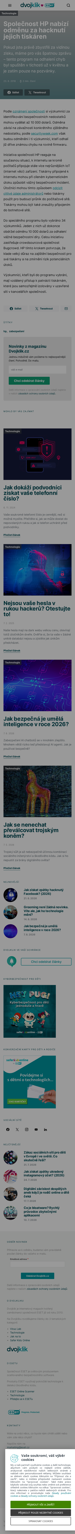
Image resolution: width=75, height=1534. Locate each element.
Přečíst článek (11, 534)
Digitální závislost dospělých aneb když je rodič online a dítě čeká (46, 1192)
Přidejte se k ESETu (21, 1398)
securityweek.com (44, 133)
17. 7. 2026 (30, 1200)
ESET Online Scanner (22, 1391)
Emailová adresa (18, 1259)
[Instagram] (27, 1129)
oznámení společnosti (29, 111)
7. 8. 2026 (29, 934)
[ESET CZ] (24, 1412)
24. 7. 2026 (30, 1179)
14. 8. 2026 (30, 919)
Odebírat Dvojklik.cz (37, 1275)
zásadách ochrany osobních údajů (36, 393)
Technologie (9, 13)
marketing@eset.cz (18, 1447)
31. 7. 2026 (30, 1164)
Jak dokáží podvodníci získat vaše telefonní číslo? (32, 493)
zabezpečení (16, 331)
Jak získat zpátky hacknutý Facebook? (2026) (44, 892)
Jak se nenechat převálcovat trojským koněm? (30, 830)
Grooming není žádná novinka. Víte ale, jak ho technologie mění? (46, 910)
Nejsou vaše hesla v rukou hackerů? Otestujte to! (36, 609)
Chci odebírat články (29, 381)
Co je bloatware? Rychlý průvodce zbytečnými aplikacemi (42, 1211)
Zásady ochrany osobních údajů (35, 1495)
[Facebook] (8, 1129)
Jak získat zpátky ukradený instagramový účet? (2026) (44, 1173)
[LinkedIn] (45, 1129)
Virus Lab (15, 1328)
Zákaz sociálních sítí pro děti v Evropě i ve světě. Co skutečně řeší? (45, 1156)
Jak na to (15, 1336)
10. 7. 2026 (30, 1219)
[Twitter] (17, 1129)
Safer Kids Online (20, 1340)
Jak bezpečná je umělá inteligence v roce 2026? (36, 721)
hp (5, 331)
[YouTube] (36, 1129)
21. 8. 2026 (30, 898)
